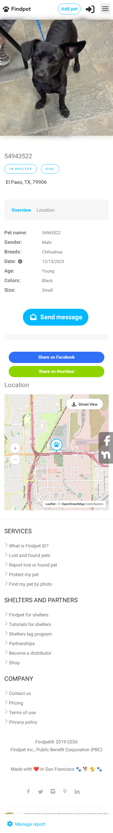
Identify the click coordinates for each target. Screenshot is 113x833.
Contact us (20, 693)
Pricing (16, 703)
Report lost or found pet (33, 565)
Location (45, 210)
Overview (21, 210)
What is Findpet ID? (29, 546)
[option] (56, 78)
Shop (14, 662)
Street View (88, 404)
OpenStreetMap (73, 504)
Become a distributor (30, 653)
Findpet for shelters (28, 615)
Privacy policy (23, 722)
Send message (60, 317)
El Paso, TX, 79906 (26, 182)
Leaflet (50, 504)
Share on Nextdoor (56, 371)
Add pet (69, 9)
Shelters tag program (30, 634)
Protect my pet (24, 574)
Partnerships (22, 643)
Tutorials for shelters (30, 624)
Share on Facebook (56, 357)
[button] (52, 439)
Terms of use (22, 712)
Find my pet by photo (30, 584)
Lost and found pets (29, 555)
